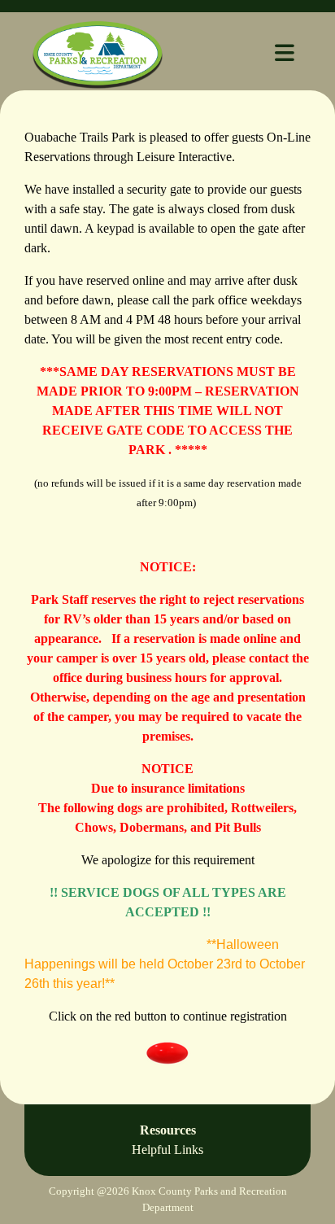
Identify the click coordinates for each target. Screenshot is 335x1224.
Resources (167, 1139)
